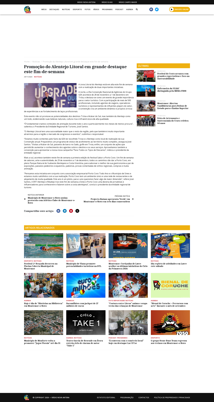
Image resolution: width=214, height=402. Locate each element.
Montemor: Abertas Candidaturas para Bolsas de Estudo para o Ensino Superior (172, 106)
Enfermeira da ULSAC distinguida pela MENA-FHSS (171, 89)
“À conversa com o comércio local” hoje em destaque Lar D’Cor (126, 341)
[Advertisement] (98, 36)
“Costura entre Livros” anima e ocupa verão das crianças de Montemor (128, 304)
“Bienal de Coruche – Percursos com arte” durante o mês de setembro (169, 304)
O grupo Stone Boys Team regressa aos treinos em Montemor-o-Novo (169, 341)
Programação (127, 397)
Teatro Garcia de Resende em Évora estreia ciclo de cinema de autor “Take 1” (84, 343)
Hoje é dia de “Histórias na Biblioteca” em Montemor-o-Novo (43, 304)
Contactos (143, 397)
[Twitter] (157, 9)
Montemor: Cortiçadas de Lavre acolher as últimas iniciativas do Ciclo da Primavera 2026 (128, 266)
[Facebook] (151, 9)
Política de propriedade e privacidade (172, 397)
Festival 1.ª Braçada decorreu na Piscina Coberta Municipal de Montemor (40, 266)
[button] (172, 9)
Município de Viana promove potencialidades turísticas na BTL (83, 264)
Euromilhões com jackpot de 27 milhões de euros (82, 304)
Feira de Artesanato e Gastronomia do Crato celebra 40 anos (172, 120)
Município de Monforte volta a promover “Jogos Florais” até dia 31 (42, 341)
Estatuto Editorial (106, 397)
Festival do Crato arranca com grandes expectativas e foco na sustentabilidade (173, 76)
